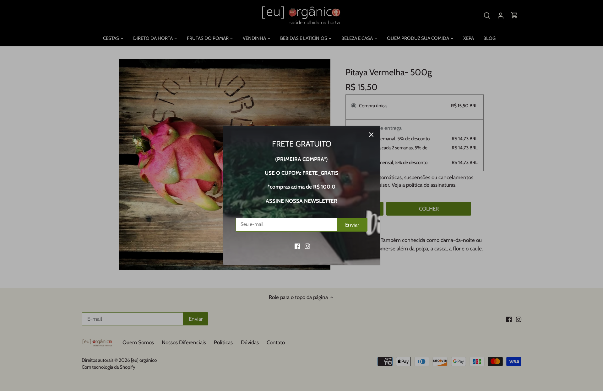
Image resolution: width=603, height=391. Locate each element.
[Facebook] (297, 246)
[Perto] (371, 135)
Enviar (352, 225)
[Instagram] (307, 246)
